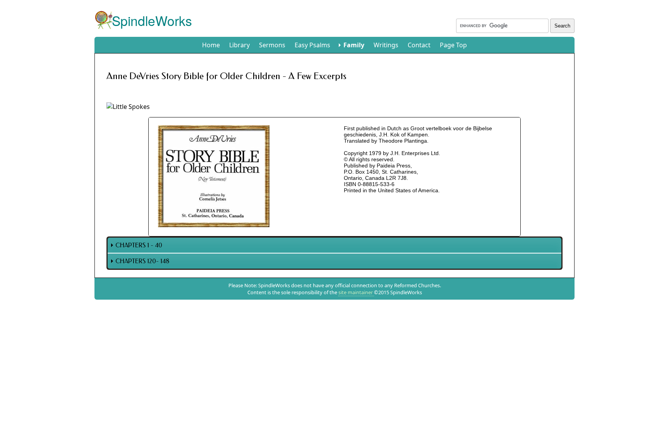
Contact (419, 45)
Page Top (453, 45)
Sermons (272, 45)
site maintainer (356, 292)
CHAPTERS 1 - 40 (138, 245)
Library (239, 45)
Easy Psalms (312, 45)
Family (353, 45)
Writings (386, 45)
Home (211, 45)
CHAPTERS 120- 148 (142, 261)
